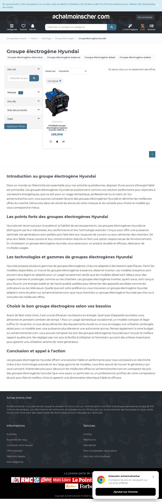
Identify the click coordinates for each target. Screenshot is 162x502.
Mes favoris (89, 439)
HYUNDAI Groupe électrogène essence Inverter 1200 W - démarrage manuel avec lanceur (57, 129)
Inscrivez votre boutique (96, 456)
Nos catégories (15, 461)
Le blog (87, 434)
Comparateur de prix (17, 38)
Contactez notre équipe (20, 445)
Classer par (50, 71)
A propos (12, 434)
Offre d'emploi (15, 450)
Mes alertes (89, 445)
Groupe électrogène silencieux (25, 57)
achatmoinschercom (81, 16)
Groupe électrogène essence (63, 57)
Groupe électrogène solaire (135, 57)
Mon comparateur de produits (100, 450)
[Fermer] (153, 476)
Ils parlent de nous (17, 439)
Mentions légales (16, 456)
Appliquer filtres (15, 126)
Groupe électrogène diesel (100, 57)
